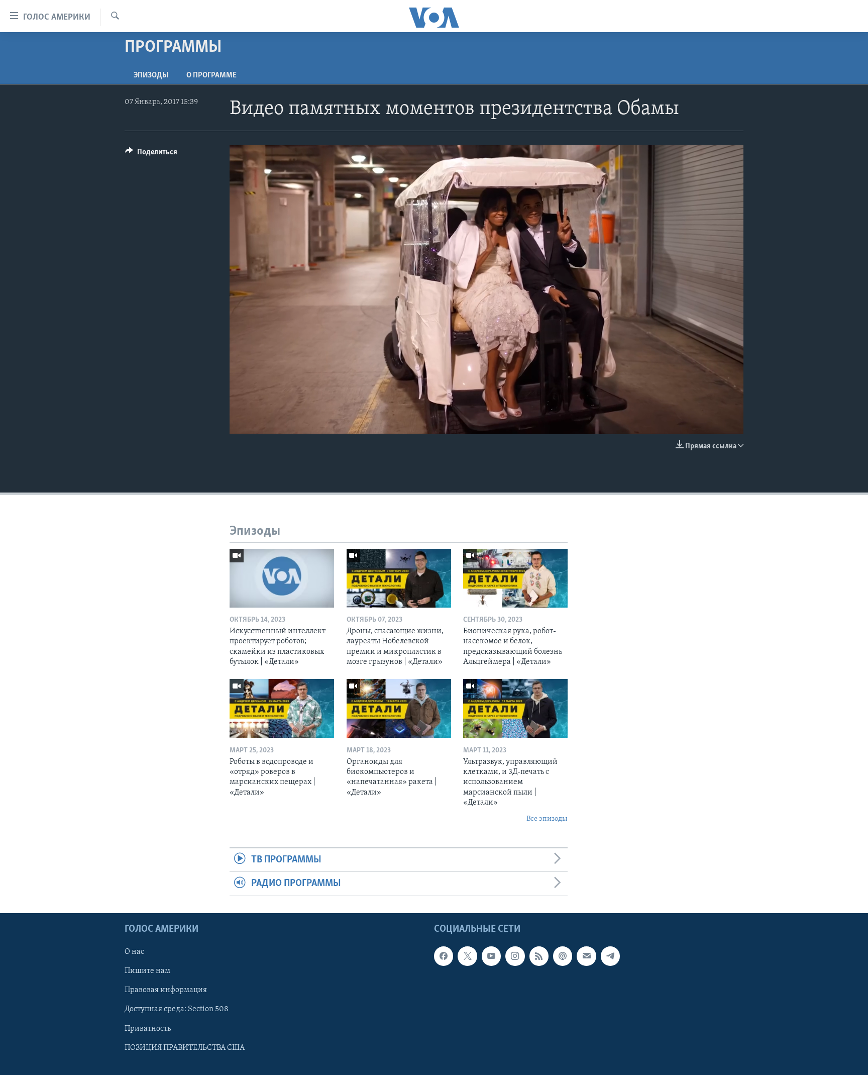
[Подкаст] (562, 955)
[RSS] (539, 955)
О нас (134, 952)
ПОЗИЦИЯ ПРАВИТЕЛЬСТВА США (185, 1047)
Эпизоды (151, 75)
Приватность (148, 1028)
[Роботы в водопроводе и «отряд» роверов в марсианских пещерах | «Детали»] (282, 708)
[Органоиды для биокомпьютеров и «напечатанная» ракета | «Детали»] (399, 708)
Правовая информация (166, 990)
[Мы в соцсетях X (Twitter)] (467, 955)
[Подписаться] (586, 955)
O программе (211, 75)
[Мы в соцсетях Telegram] (610, 955)
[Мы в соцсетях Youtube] (491, 955)
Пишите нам (147, 971)
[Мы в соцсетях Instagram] (514, 955)
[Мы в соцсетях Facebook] (443, 955)
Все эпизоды (547, 819)
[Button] (151, 154)
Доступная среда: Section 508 (177, 1009)
